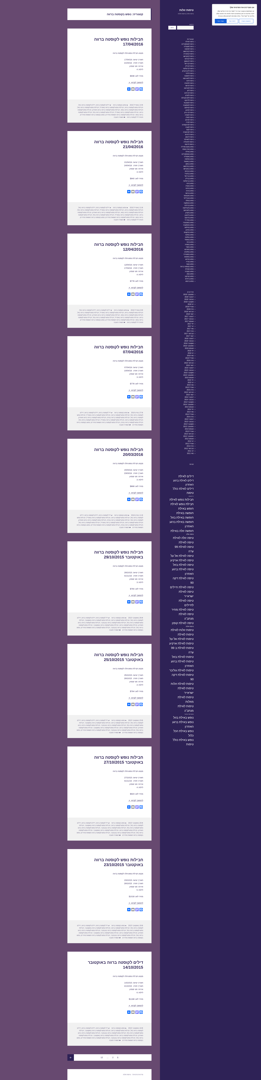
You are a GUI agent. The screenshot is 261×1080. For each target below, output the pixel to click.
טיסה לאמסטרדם (188, 44)
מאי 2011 (190, 453)
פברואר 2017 (189, 333)
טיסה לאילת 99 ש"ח (184, 549)
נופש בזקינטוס (189, 196)
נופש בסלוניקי (189, 252)
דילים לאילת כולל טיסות (183, 490)
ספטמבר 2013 (188, 426)
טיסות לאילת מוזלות (186, 699)
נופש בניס (190, 242)
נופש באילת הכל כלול (183, 733)
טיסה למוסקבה (188, 105)
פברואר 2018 (189, 311)
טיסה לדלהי (190, 73)
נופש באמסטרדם (188, 154)
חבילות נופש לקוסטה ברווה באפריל (112, 107)
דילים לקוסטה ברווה (102, 105)
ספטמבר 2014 (188, 404)
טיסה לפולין (190, 117)
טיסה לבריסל (189, 63)
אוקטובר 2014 (189, 402)
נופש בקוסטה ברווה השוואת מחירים (92, 115)
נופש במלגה (189, 235)
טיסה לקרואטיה (188, 132)
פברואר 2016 (189, 363)
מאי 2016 (190, 355)
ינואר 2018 (190, 314)
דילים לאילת (186, 476)
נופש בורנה (190, 191)
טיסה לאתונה (189, 49)
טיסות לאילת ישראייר (186, 690)
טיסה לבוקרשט (188, 56)
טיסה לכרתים (189, 93)
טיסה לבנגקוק (189, 61)
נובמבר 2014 (189, 399)
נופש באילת (190, 151)
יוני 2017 (191, 326)
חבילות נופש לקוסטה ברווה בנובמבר (113, 623)
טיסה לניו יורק (189, 112)
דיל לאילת (191, 496)
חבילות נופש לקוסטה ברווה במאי (132, 110)
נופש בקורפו (189, 269)
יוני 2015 (191, 382)
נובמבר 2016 (189, 341)
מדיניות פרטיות (138, 1074)
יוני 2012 (191, 441)
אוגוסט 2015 (189, 377)
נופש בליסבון (189, 215)
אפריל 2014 (189, 414)
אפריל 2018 (189, 307)
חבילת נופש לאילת (182, 504)
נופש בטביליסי (189, 198)
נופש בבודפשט (188, 166)
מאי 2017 (190, 329)
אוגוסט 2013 (189, 429)
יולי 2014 (190, 409)
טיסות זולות (186, 10)
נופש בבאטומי (189, 161)
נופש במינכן (190, 230)
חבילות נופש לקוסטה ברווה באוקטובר (97, 620)
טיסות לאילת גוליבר (181, 670)
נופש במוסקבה (188, 225)
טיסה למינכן (189, 110)
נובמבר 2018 (189, 299)
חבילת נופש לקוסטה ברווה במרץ (132, 422)
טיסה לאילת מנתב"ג (186, 616)
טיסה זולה (190, 534)
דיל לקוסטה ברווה (105, 412)
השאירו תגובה (118, 117)
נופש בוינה (190, 183)
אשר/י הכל (221, 21)
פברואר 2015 (189, 392)
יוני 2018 (191, 304)
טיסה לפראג (189, 120)
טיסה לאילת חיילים (182, 587)
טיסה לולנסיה (189, 83)
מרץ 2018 (190, 309)
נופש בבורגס (189, 171)
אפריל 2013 (189, 431)
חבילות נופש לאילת (182, 499)
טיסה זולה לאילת (183, 537)
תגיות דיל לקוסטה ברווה (135, 117)
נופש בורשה (189, 193)
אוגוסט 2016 (189, 348)
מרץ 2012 (190, 446)
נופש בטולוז (190, 200)
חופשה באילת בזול (182, 517)
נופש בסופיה (189, 244)
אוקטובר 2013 (189, 424)
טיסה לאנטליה (189, 46)
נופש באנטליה (189, 156)
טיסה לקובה (189, 127)
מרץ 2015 (190, 390)
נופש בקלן (190, 274)
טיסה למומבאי (189, 103)
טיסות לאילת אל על (182, 639)
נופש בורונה (190, 188)
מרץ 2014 (190, 417)
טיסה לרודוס (189, 134)
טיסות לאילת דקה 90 (183, 677)
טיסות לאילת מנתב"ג (186, 708)
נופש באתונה (189, 159)
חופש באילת (186, 508)
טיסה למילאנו (189, 107)
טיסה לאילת (189, 41)
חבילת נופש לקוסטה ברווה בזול (103, 112)
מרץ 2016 (190, 360)
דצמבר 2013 (189, 419)
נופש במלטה (189, 237)
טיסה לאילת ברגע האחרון (183, 571)
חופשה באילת (185, 513)
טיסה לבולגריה (189, 54)
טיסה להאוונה (189, 76)
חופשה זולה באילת (182, 530)
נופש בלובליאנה (188, 208)
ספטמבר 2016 (188, 346)
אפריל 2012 (189, 443)
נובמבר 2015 (189, 370)
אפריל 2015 (189, 387)
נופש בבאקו (190, 164)
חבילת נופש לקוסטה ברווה (134, 420)
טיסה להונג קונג (188, 78)
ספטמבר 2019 (188, 294)
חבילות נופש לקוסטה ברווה (134, 107)
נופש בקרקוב (189, 276)
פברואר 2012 (189, 448)
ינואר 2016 (190, 365)
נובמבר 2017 (189, 319)
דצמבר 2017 (189, 316)
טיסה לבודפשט (188, 51)
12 (101, 1057)
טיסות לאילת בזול (183, 656)
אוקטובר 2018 (189, 302)
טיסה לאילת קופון (183, 623)
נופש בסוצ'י (190, 247)
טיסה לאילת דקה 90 (183, 580)
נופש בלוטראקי (188, 210)
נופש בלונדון (189, 213)
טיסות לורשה (189, 144)
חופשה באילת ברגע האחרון (182, 524)
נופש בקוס (190, 264)
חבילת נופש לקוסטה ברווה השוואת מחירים (120, 115)
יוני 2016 (191, 353)
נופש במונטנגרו (188, 222)
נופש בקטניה (189, 271)
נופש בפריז (190, 262)
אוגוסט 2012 (189, 439)
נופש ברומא (189, 281)
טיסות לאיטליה (189, 142)
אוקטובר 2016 (189, 343)
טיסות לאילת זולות (182, 683)
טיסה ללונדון (189, 95)
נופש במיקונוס (189, 232)
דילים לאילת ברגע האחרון (183, 482)
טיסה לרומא (189, 137)
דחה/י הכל (232, 21)
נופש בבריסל (189, 176)
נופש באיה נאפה (188, 149)
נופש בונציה (190, 186)
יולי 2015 (190, 380)
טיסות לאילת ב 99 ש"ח (182, 650)
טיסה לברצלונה (188, 68)
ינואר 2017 (190, 336)
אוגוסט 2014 (189, 407)
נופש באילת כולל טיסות (183, 742)
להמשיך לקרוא (135, 82)
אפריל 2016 (189, 358)
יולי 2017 (190, 324)
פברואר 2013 (189, 434)
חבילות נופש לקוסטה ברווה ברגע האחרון (106, 110)
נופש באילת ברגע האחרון (183, 724)
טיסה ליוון (190, 90)
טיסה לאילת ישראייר (186, 594)
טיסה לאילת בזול (183, 564)
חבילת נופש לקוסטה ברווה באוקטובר (106, 625)
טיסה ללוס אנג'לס (187, 98)
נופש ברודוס (189, 279)
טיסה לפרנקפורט (188, 125)
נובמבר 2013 (189, 421)
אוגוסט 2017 (189, 321)
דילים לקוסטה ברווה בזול (86, 105)
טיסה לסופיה (189, 115)
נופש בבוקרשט (188, 169)
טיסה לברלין (189, 66)
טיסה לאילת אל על (182, 555)
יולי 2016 (190, 351)
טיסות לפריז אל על (189, 714)
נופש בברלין (189, 178)
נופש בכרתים (189, 205)
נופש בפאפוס (189, 257)
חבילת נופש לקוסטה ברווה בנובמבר (123, 627)
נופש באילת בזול (183, 717)
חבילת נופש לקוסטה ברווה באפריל (127, 112)
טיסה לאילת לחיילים (186, 603)
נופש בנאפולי (189, 240)
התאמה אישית (246, 21)
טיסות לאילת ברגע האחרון (182, 663)
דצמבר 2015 (189, 368)
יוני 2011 (191, 451)
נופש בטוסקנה (189, 203)
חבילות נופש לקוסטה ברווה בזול (88, 107)
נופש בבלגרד (189, 173)
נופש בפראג (189, 259)
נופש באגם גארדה (187, 147)
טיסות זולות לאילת (182, 630)
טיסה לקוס (190, 129)
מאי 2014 (190, 412)
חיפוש (191, 24)
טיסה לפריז (190, 122)
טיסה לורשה (189, 85)
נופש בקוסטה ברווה (187, 266)
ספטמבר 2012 (188, 436)
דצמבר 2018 (189, 297)
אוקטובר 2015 (189, 373)
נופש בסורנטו (189, 249)
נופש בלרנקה (189, 218)
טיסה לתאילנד (189, 139)
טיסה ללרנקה (189, 100)
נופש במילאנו (189, 227)
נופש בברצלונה (188, 181)
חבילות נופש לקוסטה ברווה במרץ (118, 417)
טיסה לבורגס (189, 59)
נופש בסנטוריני (188, 254)
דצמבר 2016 (189, 338)
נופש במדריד (189, 220)
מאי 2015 (190, 385)
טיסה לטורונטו (189, 88)
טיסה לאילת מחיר (183, 609)
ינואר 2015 (190, 395)
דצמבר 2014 (189, 397)
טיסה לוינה (190, 81)
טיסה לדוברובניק (188, 71)
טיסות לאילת (186, 634)
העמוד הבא (70, 1057)
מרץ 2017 (190, 331)
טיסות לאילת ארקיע (181, 643)
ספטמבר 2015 (188, 375)
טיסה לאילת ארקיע (182, 560)
